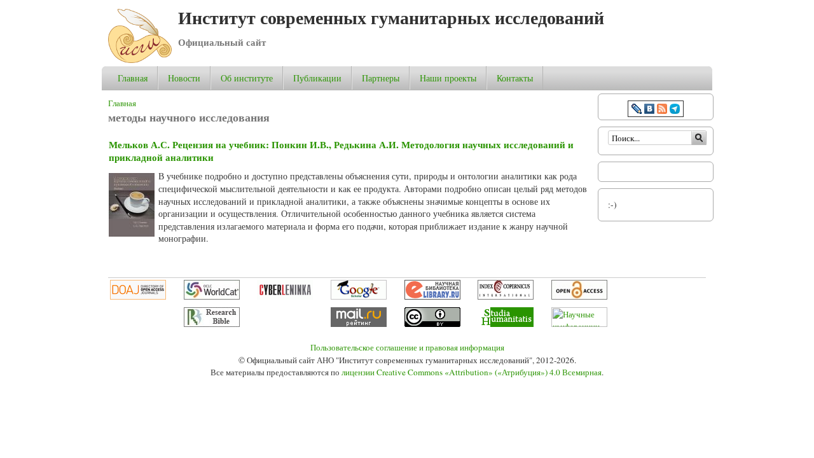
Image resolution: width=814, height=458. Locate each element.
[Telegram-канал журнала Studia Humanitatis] (675, 110)
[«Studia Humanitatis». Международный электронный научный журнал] (506, 324)
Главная (133, 78)
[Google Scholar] (359, 296)
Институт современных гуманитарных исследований (391, 17)
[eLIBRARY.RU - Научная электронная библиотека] (432, 296)
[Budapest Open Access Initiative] (579, 296)
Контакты (515, 78)
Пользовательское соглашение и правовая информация (407, 347)
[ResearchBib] (212, 324)
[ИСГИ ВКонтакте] (649, 110)
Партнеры (380, 78)
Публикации (317, 78)
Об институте (247, 78)
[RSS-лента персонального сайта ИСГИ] (662, 110)
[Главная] (140, 59)
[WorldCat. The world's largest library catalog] (212, 296)
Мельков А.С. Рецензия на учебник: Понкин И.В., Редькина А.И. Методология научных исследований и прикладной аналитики (341, 150)
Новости (184, 78)
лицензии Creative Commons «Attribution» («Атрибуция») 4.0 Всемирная (471, 372)
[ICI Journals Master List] (506, 296)
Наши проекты (448, 78)
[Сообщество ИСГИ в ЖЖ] (636, 110)
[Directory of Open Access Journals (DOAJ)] (138, 296)
